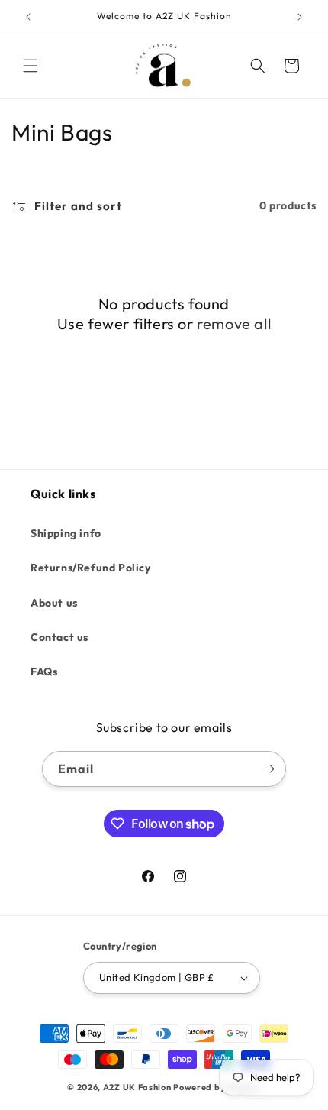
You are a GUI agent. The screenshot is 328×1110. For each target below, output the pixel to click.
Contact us (59, 637)
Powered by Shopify (217, 1087)
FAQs (44, 671)
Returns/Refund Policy (91, 567)
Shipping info (66, 533)
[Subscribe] (268, 769)
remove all (234, 323)
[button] (30, 66)
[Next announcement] (300, 17)
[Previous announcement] (28, 17)
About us (54, 603)
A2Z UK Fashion (137, 1087)
